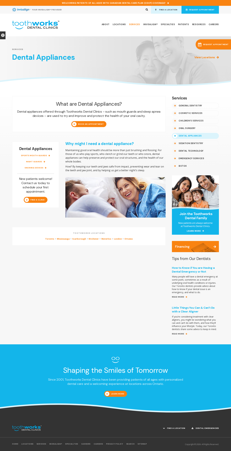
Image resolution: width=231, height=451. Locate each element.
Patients (183, 24)
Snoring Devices (34, 168)
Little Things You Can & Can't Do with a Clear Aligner (193, 309)
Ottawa (128, 238)
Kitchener (94, 238)
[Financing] (195, 246)
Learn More (117, 394)
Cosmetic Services (191, 113)
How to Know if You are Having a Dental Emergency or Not (193, 269)
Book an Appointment (91, 124)
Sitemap (142, 444)
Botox (183, 166)
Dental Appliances (190, 135)
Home (15, 444)
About (106, 24)
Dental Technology (191, 151)
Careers (214, 24)
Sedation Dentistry (191, 143)
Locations (119, 24)
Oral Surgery (187, 128)
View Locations (204, 57)
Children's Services (191, 120)
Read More (178, 297)
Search (130, 444)
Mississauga (63, 238)
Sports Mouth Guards (34, 155)
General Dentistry (190, 105)
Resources (199, 24)
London (118, 238)
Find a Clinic (37, 200)
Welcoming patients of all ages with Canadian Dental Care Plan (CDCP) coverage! (114, 3)
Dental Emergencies (207, 428)
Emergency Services (191, 158)
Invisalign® (150, 24)
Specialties (168, 24)
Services (134, 24)
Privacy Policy (114, 444)
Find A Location (167, 9)
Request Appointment (202, 9)
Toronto (49, 238)
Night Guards (34, 162)
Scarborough (79, 238)
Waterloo (106, 238)
